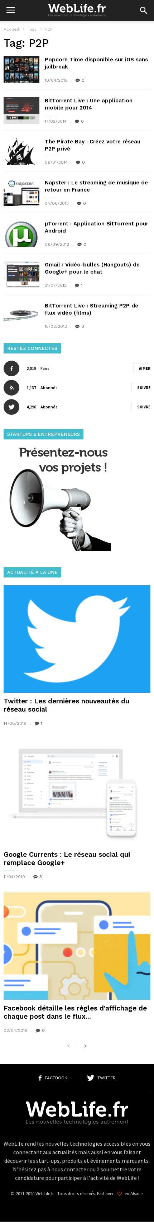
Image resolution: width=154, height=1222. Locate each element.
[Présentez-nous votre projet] (57, 549)
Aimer (144, 368)
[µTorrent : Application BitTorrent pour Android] (21, 233)
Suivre (143, 387)
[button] (143, 10)
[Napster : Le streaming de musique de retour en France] (21, 192)
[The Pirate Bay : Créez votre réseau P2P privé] (21, 151)
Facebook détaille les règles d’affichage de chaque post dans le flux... (75, 1012)
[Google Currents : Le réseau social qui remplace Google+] (77, 792)
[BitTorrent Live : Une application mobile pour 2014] (21, 110)
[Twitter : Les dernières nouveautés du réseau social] (77, 639)
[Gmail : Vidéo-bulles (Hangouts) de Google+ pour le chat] (21, 274)
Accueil (11, 29)
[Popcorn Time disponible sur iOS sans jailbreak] (21, 69)
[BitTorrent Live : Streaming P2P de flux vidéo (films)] (21, 315)
